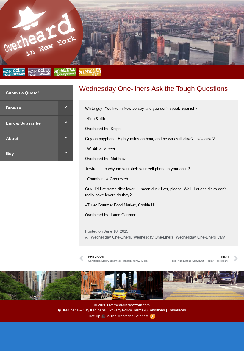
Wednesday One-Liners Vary (200, 237)
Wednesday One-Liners (153, 237)
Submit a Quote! (22, 92)
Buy (10, 153)
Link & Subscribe (23, 123)
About (12, 138)
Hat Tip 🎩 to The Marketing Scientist (118, 316)
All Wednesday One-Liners (108, 237)
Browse (13, 108)
